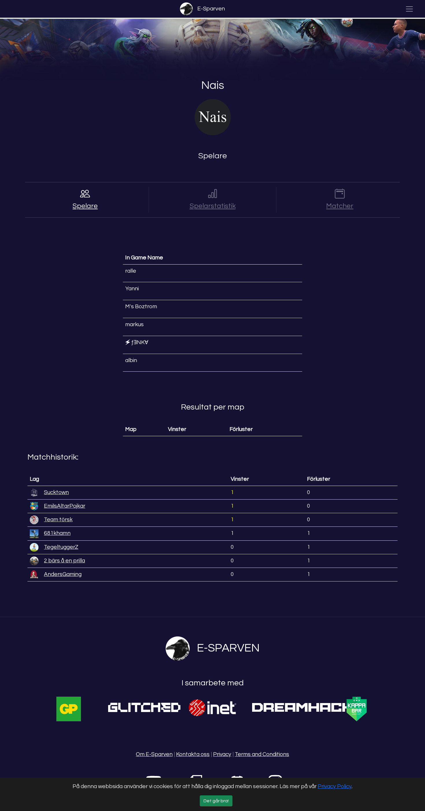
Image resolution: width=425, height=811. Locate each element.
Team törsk (58, 519)
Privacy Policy (335, 786)
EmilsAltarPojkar (64, 506)
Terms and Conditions (262, 754)
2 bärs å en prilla (64, 561)
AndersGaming (63, 574)
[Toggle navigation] (409, 8)
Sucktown (56, 492)
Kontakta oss (193, 754)
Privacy (222, 754)
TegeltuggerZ (61, 547)
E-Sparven (211, 9)
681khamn (57, 533)
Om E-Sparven (154, 754)
